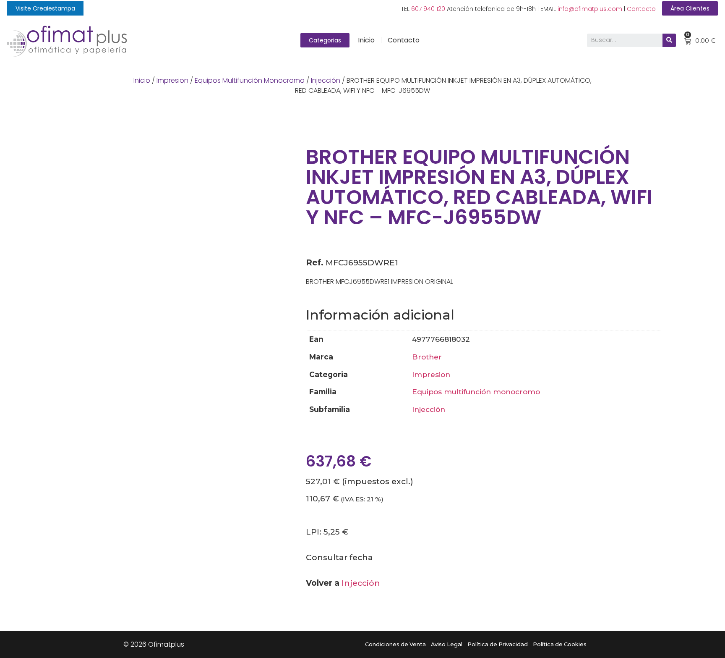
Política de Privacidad (497, 644)
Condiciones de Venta (395, 644)
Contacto (641, 9)
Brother (427, 356)
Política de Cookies (560, 644)
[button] (45, 8)
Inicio (366, 40)
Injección (325, 80)
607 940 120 (428, 9)
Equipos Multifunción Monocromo (250, 80)
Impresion (172, 80)
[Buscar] (669, 40)
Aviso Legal (446, 644)
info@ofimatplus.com (590, 9)
